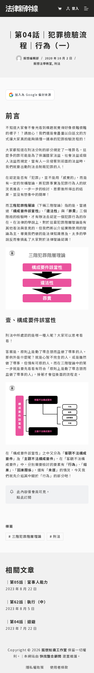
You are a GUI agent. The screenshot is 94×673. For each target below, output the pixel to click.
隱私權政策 (35, 667)
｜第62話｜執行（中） (27, 602)
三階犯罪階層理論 (24, 536)
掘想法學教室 (43, 63)
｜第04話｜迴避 (20, 621)
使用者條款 (59, 667)
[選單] (86, 8)
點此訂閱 (24, 497)
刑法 (57, 63)
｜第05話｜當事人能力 (27, 582)
